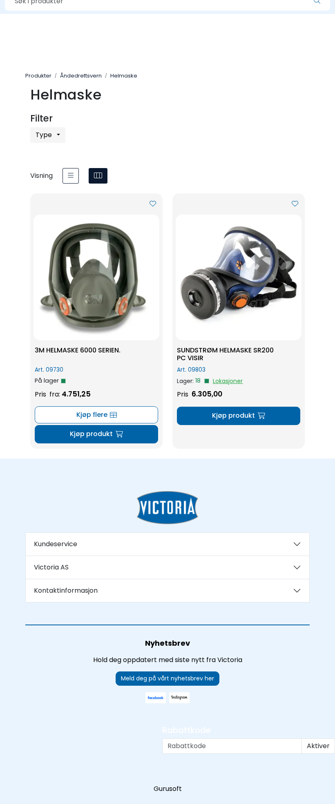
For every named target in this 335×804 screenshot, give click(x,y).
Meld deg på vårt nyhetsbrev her (167, 678)
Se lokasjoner (228, 381)
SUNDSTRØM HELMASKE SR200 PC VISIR (225, 354)
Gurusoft (168, 788)
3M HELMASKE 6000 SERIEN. (78, 350)
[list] (71, 176)
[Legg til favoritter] (152, 204)
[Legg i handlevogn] (96, 434)
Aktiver (318, 746)
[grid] (98, 176)
